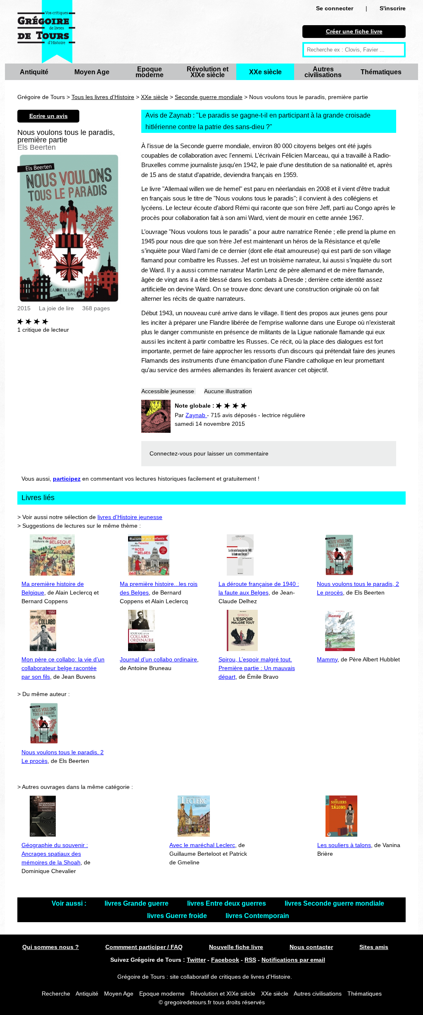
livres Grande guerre (137, 903)
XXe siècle (265, 72)
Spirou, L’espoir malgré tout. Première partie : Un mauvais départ (257, 668)
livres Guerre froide (178, 915)
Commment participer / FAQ (144, 947)
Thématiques (381, 72)
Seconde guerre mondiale (208, 97)
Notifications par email (293, 959)
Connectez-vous (171, 453)
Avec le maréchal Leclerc (202, 845)
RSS (250, 959)
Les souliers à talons (344, 845)
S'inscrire (393, 8)
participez (67, 478)
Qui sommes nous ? (50, 947)
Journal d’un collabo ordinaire (158, 659)
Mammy (327, 659)
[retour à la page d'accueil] (46, 32)
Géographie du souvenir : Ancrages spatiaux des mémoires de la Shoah (54, 854)
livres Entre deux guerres (227, 903)
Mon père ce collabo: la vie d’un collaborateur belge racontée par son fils (63, 668)
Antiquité (34, 72)
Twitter (196, 959)
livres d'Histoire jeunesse (129, 517)
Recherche (56, 993)
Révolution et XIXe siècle (207, 72)
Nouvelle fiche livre (236, 947)
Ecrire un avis (48, 116)
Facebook (225, 959)
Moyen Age (91, 72)
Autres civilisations (323, 72)
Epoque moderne (149, 72)
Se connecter (334, 8)
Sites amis (373, 947)
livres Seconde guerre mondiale (334, 903)
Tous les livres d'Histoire (102, 97)
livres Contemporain (257, 915)
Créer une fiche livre (354, 31)
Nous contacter (311, 947)
